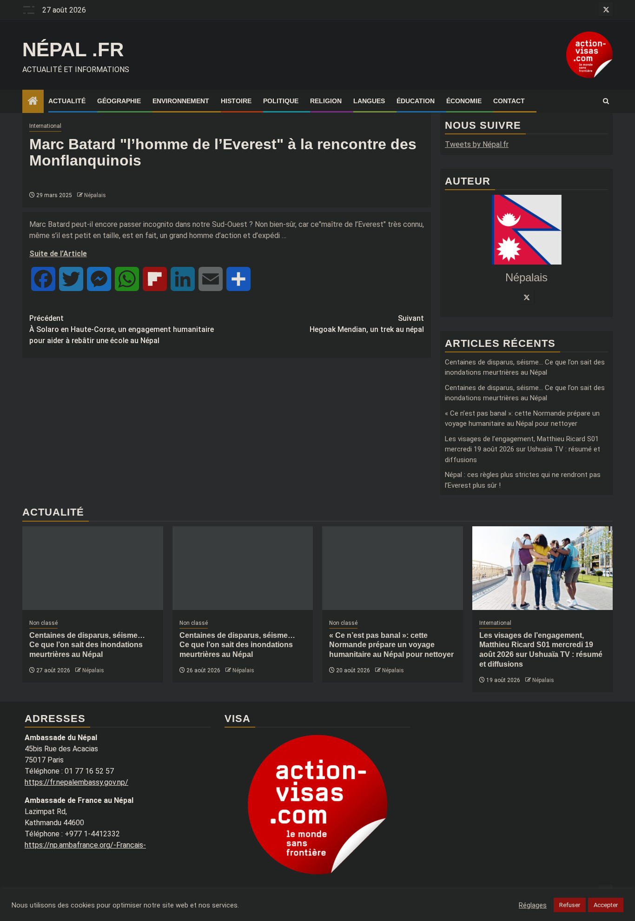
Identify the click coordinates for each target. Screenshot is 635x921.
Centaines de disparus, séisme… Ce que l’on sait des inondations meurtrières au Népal (87, 645)
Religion (326, 101)
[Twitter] (527, 297)
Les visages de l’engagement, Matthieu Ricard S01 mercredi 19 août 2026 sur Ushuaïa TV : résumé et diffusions (522, 449)
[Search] (606, 101)
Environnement (180, 101)
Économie (464, 101)
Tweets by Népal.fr (477, 144)
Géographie (119, 101)
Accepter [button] (606, 904)
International (45, 126)
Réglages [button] (533, 905)
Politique (280, 101)
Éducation (416, 101)
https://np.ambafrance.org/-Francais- (85, 845)
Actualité (67, 101)
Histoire (236, 101)
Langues (369, 101)
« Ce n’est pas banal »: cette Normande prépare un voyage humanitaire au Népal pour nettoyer (391, 645)
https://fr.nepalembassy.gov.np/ (76, 782)
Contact (509, 101)
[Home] (33, 101)
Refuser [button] (569, 904)
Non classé (43, 623)
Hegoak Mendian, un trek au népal (367, 324)
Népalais (95, 195)
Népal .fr (73, 49)
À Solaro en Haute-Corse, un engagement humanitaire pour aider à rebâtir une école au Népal (121, 329)
